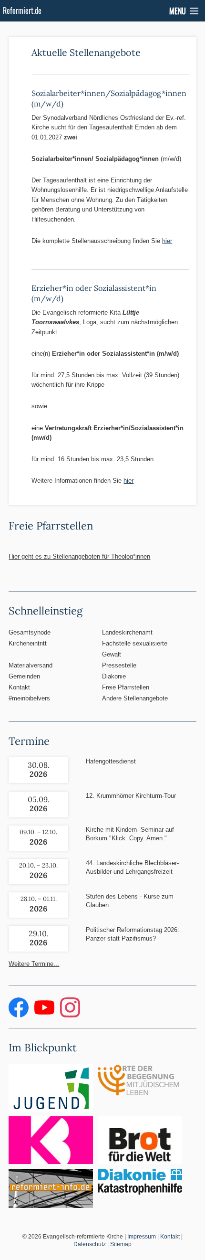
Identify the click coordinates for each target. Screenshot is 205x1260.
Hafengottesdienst (111, 761)
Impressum (141, 1236)
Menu (177, 11)
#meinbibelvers (29, 698)
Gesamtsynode (30, 632)
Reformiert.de (22, 10)
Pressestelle (119, 665)
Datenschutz (89, 1244)
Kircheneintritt (28, 643)
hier (167, 240)
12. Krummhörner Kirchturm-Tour (131, 795)
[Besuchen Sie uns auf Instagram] (70, 1015)
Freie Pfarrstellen (125, 687)
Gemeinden (24, 676)
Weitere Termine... (34, 963)
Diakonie (114, 676)
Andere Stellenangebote (135, 698)
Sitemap (121, 1244)
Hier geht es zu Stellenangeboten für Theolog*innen (79, 556)
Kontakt (19, 687)
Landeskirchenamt (127, 632)
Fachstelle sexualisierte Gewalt (134, 649)
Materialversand (30, 665)
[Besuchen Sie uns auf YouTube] (45, 1015)
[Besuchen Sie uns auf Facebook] (20, 1015)
